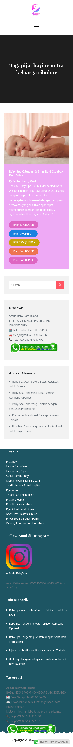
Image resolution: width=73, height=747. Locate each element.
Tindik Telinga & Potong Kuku (24, 485)
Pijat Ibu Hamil (15, 499)
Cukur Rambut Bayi (17, 476)
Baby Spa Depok (23, 233)
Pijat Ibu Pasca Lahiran (19, 504)
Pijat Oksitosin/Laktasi (20, 509)
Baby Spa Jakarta (24, 242)
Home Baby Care (16, 466)
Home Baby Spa (16, 471)
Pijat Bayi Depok (23, 260)
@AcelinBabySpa (16, 573)
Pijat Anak (12, 490)
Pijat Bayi (11, 461)
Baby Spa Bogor (23, 224)
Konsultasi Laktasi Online (21, 514)
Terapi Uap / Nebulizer (19, 495)
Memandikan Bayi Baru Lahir (23, 480)
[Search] (60, 285)
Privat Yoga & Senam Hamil (22, 518)
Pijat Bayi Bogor (23, 251)
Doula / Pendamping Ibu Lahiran (25, 523)
